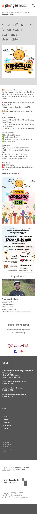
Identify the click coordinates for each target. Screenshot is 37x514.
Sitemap (5, 447)
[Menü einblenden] (32, 5)
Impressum (6, 442)
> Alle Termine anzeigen (18, 333)
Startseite (5, 12)
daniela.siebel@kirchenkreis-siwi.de (13, 388)
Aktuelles (6, 417)
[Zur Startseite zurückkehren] (14, 2)
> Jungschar (26, 12)
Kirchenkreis (7, 423)
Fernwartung (7, 449)
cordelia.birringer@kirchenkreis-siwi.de (14, 394)
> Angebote (12, 12)
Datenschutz (7, 445)
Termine (5, 420)
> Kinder (19, 12)
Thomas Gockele (10, 299)
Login (4, 451)
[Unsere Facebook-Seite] (15, 351)
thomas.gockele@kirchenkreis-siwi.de (19, 312)
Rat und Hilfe (7, 425)
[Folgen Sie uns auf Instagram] (21, 351)
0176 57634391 (11, 310)
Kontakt (5, 428)
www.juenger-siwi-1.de (19, 158)
